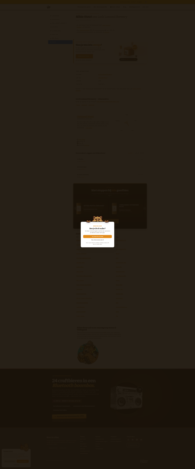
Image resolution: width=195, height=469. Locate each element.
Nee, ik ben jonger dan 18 (97, 239)
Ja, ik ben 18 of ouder (97, 236)
